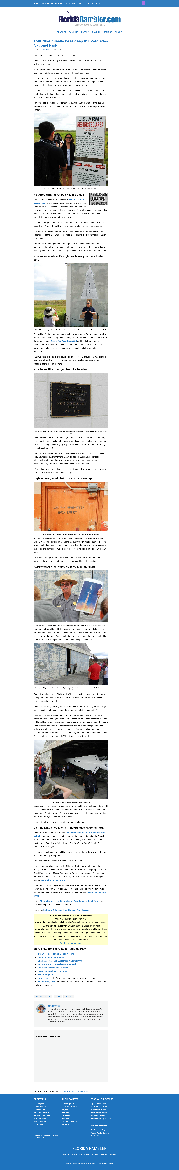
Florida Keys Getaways (70, 1104)
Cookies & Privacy (84, 1154)
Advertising (104, 1154)
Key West (65, 1124)
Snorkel (96, 32)
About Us (66, 1154)
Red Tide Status (96, 1136)
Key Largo (65, 1110)
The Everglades (39, 1104)
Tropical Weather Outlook (100, 1133)
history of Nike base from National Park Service (66, 910)
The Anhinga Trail (46, 975)
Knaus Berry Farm (46, 982)
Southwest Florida (40, 1110)
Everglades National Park (43, 996)
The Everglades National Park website (56, 954)
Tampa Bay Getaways (41, 1112)
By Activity (70, 3)
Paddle (85, 32)
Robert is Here (45, 978)
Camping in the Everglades (51, 957)
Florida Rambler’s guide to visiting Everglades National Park (69, 901)
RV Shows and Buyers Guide (101, 1119)
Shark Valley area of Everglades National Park (60, 961)
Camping (73, 32)
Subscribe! (97, 3)
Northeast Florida (40, 1119)
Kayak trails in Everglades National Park (57, 964)
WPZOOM (109, 1163)
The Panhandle (39, 1124)
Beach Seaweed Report (99, 1130)
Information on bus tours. (53, 880)
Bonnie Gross (45, 49)
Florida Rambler (90, 1148)
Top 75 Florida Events (98, 1104)
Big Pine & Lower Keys (70, 1122)
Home (36, 3)
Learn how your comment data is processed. (74, 1091)
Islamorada (66, 1115)
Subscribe (113, 1154)
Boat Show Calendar (98, 1115)
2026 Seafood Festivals (99, 1107)
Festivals (84, 3)
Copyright (95, 1154)
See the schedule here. (71, 943)
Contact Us (74, 1154)
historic (58, 996)
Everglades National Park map (52, 971)
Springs (108, 32)
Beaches (61, 32)
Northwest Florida (40, 1122)
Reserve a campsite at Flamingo (53, 968)
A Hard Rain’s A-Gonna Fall (64, 341)
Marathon (65, 1119)
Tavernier (65, 1112)
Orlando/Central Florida (42, 1115)
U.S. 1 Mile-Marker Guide (70, 1107)
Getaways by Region (52, 3)
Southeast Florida (40, 1107)
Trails (118, 32)
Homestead (68, 996)
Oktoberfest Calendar (98, 1110)
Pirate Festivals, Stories (99, 1112)
